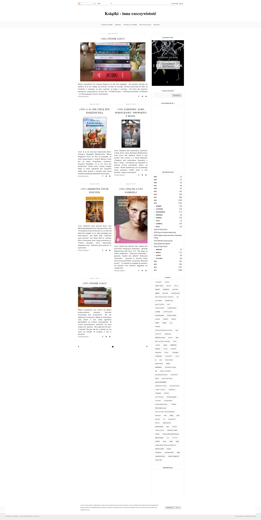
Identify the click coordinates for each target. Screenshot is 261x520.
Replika (157, 419)
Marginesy (158, 367)
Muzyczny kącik (145, 24)
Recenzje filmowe (130, 24)
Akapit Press (159, 286)
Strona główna (107, 24)
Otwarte (158, 393)
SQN (167, 426)
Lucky (177, 356)
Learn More (169, 507)
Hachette (158, 334)
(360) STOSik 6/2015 (113, 38)
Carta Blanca (159, 308)
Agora (167, 282)
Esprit (157, 323)
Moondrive (174, 374)
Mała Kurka (159, 363)
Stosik (157, 434)
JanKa (165, 345)
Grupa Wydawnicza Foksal (163, 330)
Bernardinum (175, 293)
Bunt (168, 304)
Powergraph (168, 400)
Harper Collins (160, 337)
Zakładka (158, 452)
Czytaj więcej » (83, 96)
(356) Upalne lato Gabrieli (162, 244)
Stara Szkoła (159, 430)
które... (166, 352)
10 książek (158, 282)
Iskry (174, 341)
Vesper (157, 441)
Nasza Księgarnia (160, 382)
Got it (178, 507)
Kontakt (157, 24)
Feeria (164, 323)
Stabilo (174, 426)
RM (164, 419)
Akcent (168, 286)
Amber (157, 293)
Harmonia (168, 334)
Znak (178, 452)
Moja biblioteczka (161, 374)
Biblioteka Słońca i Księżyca (164, 297)
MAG (160, 360)
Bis (178, 297)
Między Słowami (165, 371)
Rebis (171, 415)
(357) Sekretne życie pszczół (163, 241)
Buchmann (158, 300)
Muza (157, 378)
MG (156, 371)
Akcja (176, 286)
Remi (177, 415)
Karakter (173, 345)
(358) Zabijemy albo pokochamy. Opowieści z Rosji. (131, 112)
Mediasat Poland (170, 367)
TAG (168, 438)
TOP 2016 (175, 438)
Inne (177, 337)
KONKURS (173, 349)
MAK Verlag (169, 360)
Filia (171, 323)
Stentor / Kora (172, 430)
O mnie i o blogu (160, 389)
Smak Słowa (167, 423)
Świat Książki (159, 438)
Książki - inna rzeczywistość (130, 13)
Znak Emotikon (160, 456)
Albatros (166, 289)
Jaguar (157, 345)
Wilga (169, 449)
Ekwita (173, 319)
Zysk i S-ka (158, 460)
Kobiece (157, 349)
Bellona (165, 293)
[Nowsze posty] (78, 346)
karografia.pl (249, 516)
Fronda (157, 326)
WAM (177, 441)
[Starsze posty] (147, 346)
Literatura (168, 356)
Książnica (158, 352)
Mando (168, 363)
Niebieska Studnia (160, 386)
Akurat (157, 289)
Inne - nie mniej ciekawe (162, 341)
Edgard (157, 319)
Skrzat (157, 423)
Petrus (166, 393)
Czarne (157, 312)
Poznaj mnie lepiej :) (161, 404)
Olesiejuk (172, 389)
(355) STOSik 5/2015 (95, 283)
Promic (173, 404)
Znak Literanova (173, 456)
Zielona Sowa (169, 452)
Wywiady (118, 24)
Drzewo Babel (171, 315)
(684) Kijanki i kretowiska (168, 65)
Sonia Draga (159, 426)
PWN (165, 415)
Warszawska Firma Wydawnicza (165, 445)
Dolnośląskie (159, 315)
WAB (171, 441)
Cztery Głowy (167, 312)
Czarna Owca (171, 308)
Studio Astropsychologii (171, 434)
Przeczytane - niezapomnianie (164, 412)
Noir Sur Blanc (174, 386)
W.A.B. (164, 441)
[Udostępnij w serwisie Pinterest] (146, 97)
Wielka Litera (159, 449)
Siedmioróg (172, 419)
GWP (176, 330)
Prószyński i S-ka (160, 408)
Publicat (158, 415)
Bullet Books (159, 304)
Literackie (158, 356)
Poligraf (158, 400)
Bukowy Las (169, 300)
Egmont (165, 319)
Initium (170, 337)
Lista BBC (175, 352)
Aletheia (175, 289)
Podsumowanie (171, 397)
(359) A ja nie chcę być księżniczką (165, 232)
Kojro (165, 349)
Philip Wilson (159, 397)
